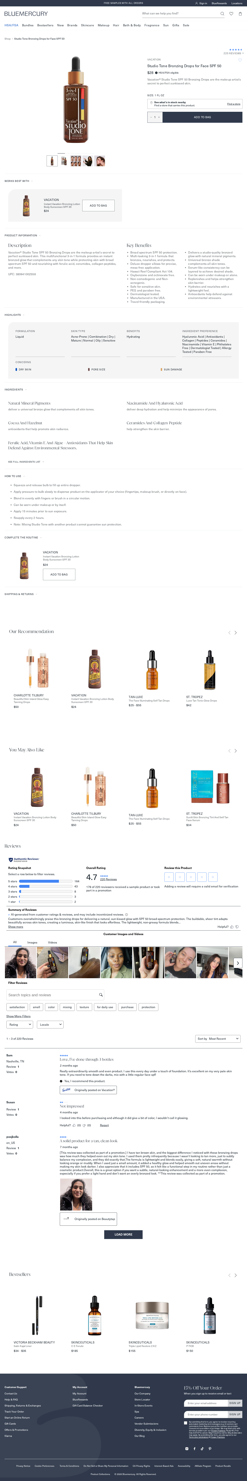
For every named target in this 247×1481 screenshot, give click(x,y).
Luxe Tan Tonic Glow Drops (201, 700)
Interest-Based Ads (164, 1466)
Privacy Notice (23, 1466)
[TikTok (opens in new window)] (202, 1447)
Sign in (203, 3)
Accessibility (184, 1466)
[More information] (241, 53)
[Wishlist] (231, 13)
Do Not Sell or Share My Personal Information (106, 1466)
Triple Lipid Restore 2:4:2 (143, 1346)
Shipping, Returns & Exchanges (23, 1405)
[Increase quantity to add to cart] (160, 117)
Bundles (28, 25)
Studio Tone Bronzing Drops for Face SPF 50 (39, 38)
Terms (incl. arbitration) (198, 1437)
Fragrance (151, 25)
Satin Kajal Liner (23, 1346)
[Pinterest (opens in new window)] (210, 1447)
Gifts (175, 25)
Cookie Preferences (44, 1466)
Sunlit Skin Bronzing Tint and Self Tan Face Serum (207, 819)
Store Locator (142, 1399)
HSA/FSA (11, 25)
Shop (8, 38)
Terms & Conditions (69, 1466)
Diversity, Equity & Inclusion (150, 1430)
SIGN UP (235, 1403)
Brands (72, 25)
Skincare (87, 25)
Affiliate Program (203, 1466)
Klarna (8, 1436)
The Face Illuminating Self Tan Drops (149, 700)
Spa (137, 1411)
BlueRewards (219, 3)
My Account (79, 1393)
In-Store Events (143, 1405)
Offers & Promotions (16, 1430)
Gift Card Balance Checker (88, 1405)
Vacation (154, 59)
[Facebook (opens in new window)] (194, 1447)
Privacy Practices (218, 1430)
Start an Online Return (17, 1417)
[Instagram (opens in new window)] (187, 1447)
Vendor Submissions (147, 1423)
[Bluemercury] (26, 14)
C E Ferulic (77, 1346)
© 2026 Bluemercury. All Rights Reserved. (135, 1474)
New (60, 25)
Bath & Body (132, 25)
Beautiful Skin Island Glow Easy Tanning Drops (31, 700)
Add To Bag (59, 574)
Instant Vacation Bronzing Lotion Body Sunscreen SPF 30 (62, 206)
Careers (139, 1417)
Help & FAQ (11, 1399)
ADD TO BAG (98, 205)
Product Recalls (223, 1466)
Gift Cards (10, 1423)
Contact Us (11, 1393)
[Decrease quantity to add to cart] (150, 117)
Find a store (233, 104)
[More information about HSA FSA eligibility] (156, 72)
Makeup (104, 25)
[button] (240, 13)
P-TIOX (190, 1346)
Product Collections (100, 1474)
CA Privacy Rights (141, 1466)
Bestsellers (45, 25)
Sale (186, 25)
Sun (166, 25)
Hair (116, 25)
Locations (236, 3)
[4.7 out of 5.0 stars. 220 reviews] (235, 50)
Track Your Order (14, 1411)
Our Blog (140, 1436)
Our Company (143, 1393)
